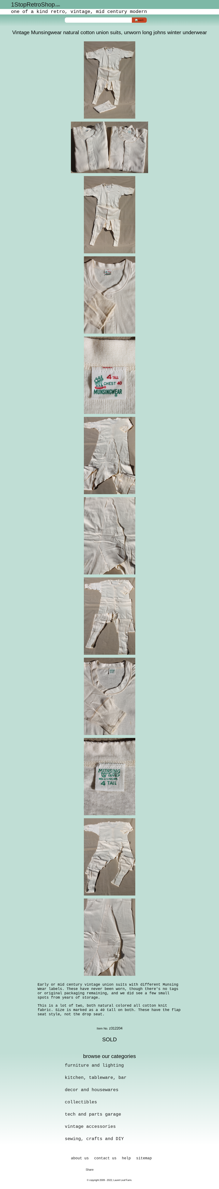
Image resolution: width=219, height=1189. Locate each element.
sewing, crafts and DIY (94, 1138)
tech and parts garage (93, 1114)
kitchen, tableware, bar (95, 1077)
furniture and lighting (94, 1065)
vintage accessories (90, 1126)
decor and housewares (91, 1089)
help (126, 1158)
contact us (105, 1158)
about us (80, 1158)
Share (90, 1169)
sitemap (144, 1158)
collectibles (81, 1102)
